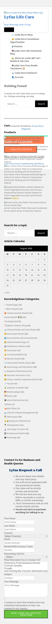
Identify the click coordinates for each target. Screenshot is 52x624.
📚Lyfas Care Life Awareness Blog (26, 52)
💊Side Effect (10, 408)
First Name (9, 518)
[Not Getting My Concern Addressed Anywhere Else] (26, 571)
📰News (8, 404)
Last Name (9, 526)
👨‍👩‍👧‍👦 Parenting (10, 437)
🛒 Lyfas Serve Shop (22, 35)
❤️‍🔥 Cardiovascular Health (16, 313)
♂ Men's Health (11, 309)
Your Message (11, 581)
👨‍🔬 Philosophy (11, 417)
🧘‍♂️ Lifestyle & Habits (14, 388)
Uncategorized (11, 321)
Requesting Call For (14, 554)
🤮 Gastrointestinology (15, 342)
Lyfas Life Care (19, 17)
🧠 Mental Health (12, 359)
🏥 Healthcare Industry (15, 346)
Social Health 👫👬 (13, 317)
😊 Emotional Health (14, 334)
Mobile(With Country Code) (18, 546)
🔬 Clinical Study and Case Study (20, 330)
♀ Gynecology (11, 305)
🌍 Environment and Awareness (19, 338)
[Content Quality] (26, 565)
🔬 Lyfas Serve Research (24, 73)
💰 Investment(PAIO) (14, 354)
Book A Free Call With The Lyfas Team (26, 614)
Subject (8, 574)
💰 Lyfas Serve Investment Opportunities (24, 40)
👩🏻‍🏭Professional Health (14, 433)
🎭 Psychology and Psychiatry (18, 367)
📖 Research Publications (16, 371)
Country (8, 533)
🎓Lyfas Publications (14, 400)
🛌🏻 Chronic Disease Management (19, 413)
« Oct (6, 292)
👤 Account (17, 77)
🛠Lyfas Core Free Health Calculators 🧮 (23, 67)
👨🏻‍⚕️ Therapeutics (11, 425)
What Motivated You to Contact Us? (22, 560)
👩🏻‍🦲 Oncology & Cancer (14, 429)
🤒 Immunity (10, 350)
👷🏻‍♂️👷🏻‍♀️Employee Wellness (15, 421)
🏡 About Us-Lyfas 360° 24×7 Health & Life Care (25, 59)
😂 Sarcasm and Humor (15, 375)
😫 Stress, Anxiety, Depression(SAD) (21, 379)
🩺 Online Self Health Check (17, 363)
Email (7, 539)
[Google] (26, 568)
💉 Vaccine (9, 384)
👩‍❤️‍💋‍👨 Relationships (12, 392)
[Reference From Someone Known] (26, 563)
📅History (9, 396)
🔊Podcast (17, 46)
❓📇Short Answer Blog (15, 325)
